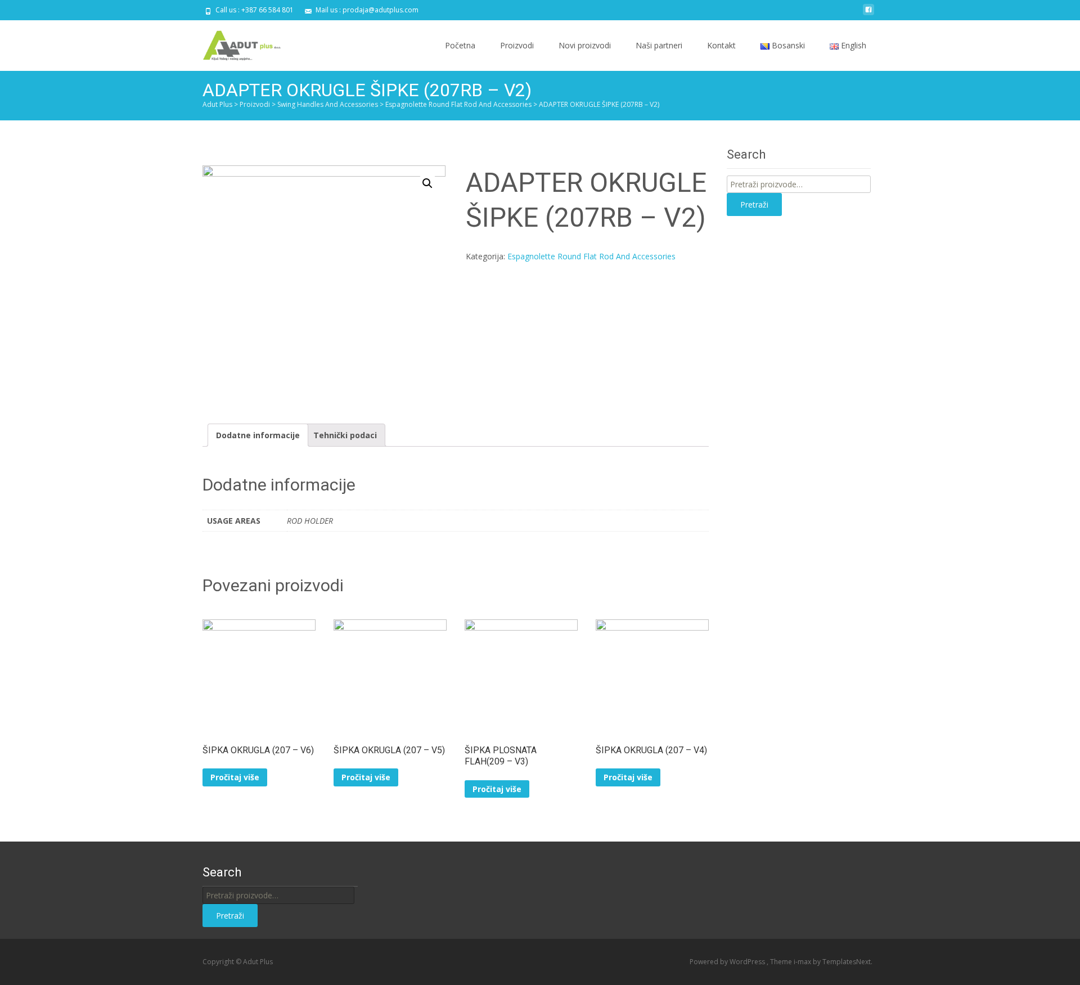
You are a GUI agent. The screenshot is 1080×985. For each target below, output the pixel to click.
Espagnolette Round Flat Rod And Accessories (591, 256)
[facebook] (868, 13)
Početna (460, 45)
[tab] (258, 435)
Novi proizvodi (585, 45)
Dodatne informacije (258, 435)
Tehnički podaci (345, 435)
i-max (803, 961)
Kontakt (721, 45)
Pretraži (754, 204)
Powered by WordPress (728, 961)
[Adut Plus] (234, 42)
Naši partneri (659, 45)
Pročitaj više (234, 777)
